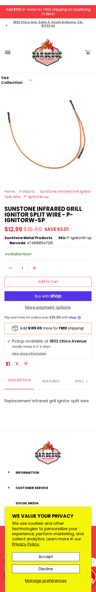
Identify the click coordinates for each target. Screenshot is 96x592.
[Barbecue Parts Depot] (47, 52)
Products (27, 191)
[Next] (87, 381)
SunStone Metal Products (28, 237)
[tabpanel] (48, 398)
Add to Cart (48, 281)
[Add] (35, 268)
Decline (46, 569)
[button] (88, 52)
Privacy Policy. (26, 544)
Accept (46, 556)
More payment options (48, 307)
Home (9, 191)
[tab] (19, 381)
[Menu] (7, 52)
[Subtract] (10, 268)
